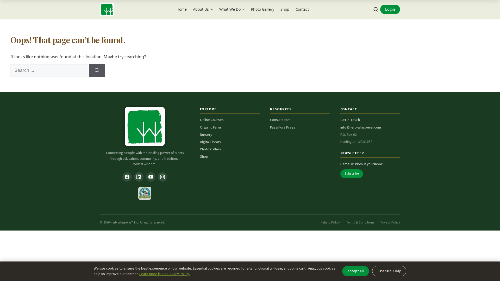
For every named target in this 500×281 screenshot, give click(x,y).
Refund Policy (330, 222)
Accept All (355, 271)
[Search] (376, 9)
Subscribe (352, 173)
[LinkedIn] (138, 177)
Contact (302, 9)
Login (390, 9)
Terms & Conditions (360, 222)
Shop (284, 9)
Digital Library (210, 142)
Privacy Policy (390, 222)
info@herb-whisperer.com (360, 127)
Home (182, 9)
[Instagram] (162, 177)
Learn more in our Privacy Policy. (164, 274)
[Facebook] (127, 177)
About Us (201, 9)
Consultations (280, 120)
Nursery (206, 134)
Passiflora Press (282, 127)
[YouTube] (150, 177)
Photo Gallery (262, 9)
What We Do (230, 9)
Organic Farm (210, 127)
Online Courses (212, 120)
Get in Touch (350, 120)
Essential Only (389, 271)
